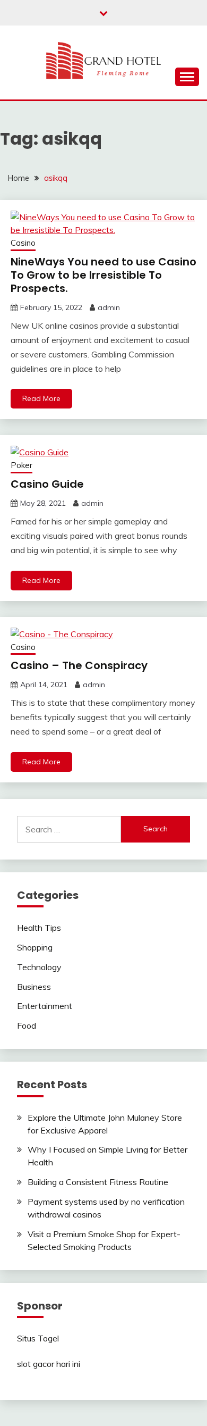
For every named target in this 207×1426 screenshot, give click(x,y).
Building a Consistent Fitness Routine (98, 1182)
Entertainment (44, 1005)
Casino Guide (47, 484)
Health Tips (39, 927)
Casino (23, 243)
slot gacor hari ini (48, 1363)
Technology (39, 967)
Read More (41, 398)
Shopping (35, 947)
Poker (21, 465)
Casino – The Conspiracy (79, 665)
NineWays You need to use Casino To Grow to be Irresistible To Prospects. (103, 275)
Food (26, 1025)
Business (34, 986)
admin (109, 307)
